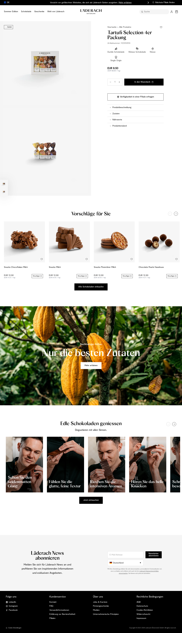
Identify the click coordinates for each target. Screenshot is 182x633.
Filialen (52, 618)
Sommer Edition (11, 12)
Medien (96, 610)
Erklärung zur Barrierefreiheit (62, 614)
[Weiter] (176, 214)
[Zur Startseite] (91, 12)
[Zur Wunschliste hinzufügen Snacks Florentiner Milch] (131, 259)
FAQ (51, 606)
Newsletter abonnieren (154, 555)
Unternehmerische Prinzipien (106, 614)
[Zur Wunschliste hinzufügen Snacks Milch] (86, 259)
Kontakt (52, 602)
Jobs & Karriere (100, 602)
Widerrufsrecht (143, 614)
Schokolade (26, 12)
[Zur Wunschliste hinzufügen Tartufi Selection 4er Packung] (161, 27)
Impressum (141, 618)
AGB (139, 602)
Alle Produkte (125, 27)
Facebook (13, 610)
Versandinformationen (59, 610)
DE (8, 2)
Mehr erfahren (125, 3)
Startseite (112, 27)
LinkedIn (12, 602)
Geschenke (39, 12)
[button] (135, 107)
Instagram (13, 606)
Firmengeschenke (101, 606)
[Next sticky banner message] (147, 2)
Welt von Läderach (55, 12)
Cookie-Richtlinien (145, 610)
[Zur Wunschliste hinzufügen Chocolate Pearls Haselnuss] (176, 259)
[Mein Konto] (171, 11)
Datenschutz (142, 606)
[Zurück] (170, 214)
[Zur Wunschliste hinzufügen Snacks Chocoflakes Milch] (41, 259)
